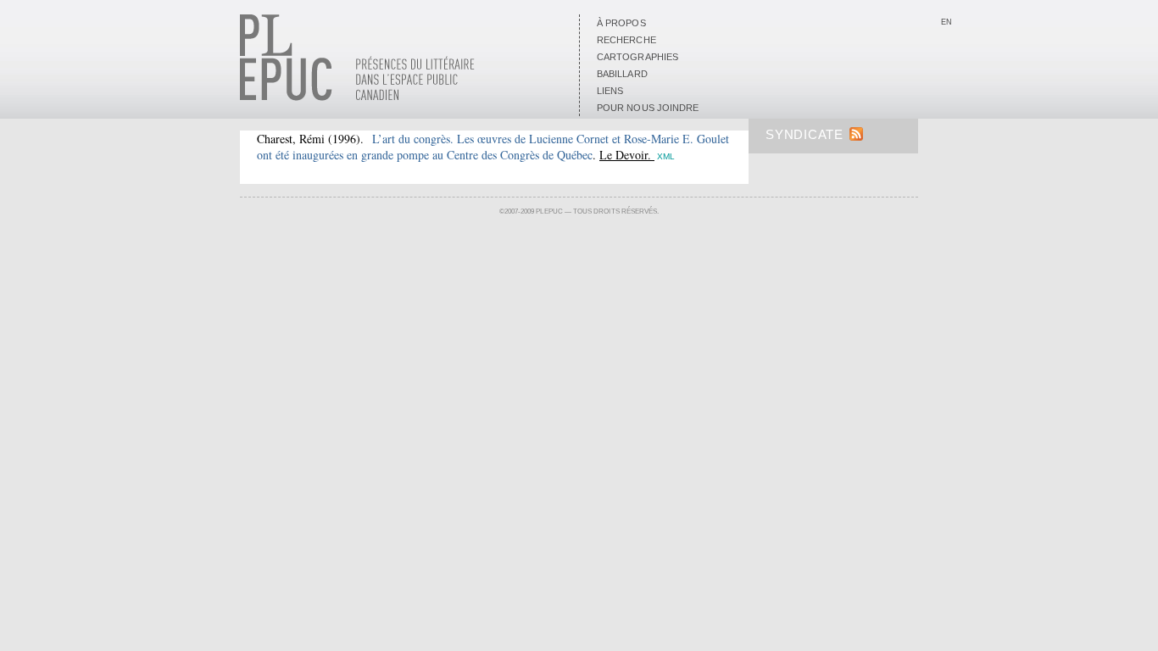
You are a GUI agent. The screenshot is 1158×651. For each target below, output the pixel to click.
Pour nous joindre (648, 108)
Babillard (622, 74)
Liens (610, 91)
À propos (621, 23)
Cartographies (637, 57)
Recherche (626, 40)
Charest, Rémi (291, 139)
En (946, 22)
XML (666, 156)
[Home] (357, 97)
